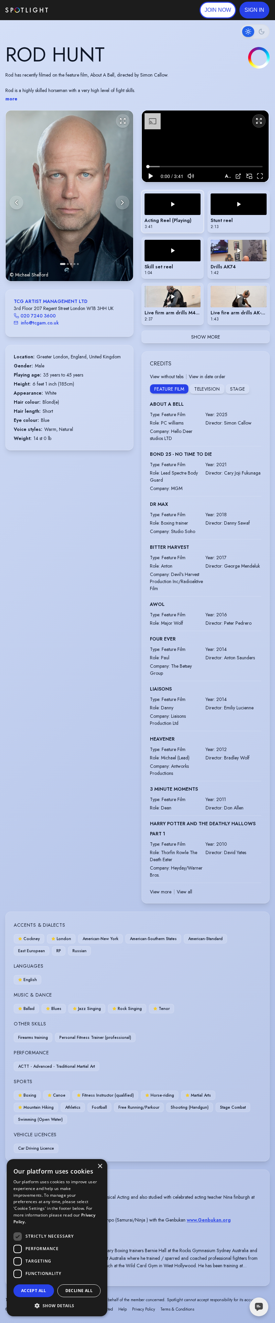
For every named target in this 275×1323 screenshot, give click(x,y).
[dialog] (57, 1237)
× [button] (99, 1166)
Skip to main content (74, 10)
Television (207, 389)
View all (184, 891)
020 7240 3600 (38, 315)
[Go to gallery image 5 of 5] (78, 264)
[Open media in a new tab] (238, 176)
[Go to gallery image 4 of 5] (74, 264)
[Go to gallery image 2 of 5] (68, 264)
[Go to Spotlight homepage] (27, 10)
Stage (237, 389)
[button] (254, 10)
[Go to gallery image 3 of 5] (71, 264)
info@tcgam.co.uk (40, 322)
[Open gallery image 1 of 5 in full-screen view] (69, 196)
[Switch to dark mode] (255, 31)
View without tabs (166, 376)
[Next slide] (122, 202)
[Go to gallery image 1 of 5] (62, 264)
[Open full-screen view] (122, 121)
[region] (205, 146)
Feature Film (169, 389)
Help (122, 1309)
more (11, 98)
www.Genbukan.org (209, 1220)
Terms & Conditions (177, 1309)
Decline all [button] (79, 1290)
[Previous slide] (16, 202)
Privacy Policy (143, 1309)
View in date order (207, 376)
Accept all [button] (33, 1290)
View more (160, 891)
